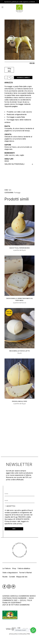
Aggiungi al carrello (23, 77)
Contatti (12, 577)
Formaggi (17, 192)
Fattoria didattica (24, 568)
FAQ (28, 634)
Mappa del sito (21, 577)
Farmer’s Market (25, 573)
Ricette (5, 577)
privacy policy (13, 634)
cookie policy (22, 634)
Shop (14, 568)
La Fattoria (6, 568)
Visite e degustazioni (10, 573)
